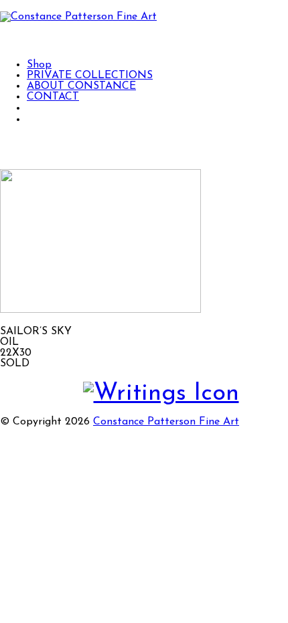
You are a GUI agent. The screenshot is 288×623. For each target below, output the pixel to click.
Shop (39, 64)
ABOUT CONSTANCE (81, 86)
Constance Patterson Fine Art (166, 421)
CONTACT (53, 97)
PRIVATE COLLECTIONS (90, 75)
